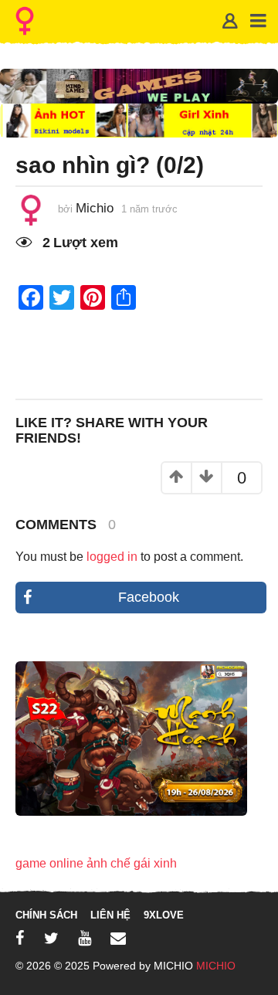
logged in (111, 556)
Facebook (148, 597)
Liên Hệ (110, 915)
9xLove (164, 915)
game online (49, 863)
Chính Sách (46, 915)
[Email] (118, 938)
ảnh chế (108, 863)
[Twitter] (51, 938)
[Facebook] (20, 938)
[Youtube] (84, 938)
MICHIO (216, 965)
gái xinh (155, 863)
